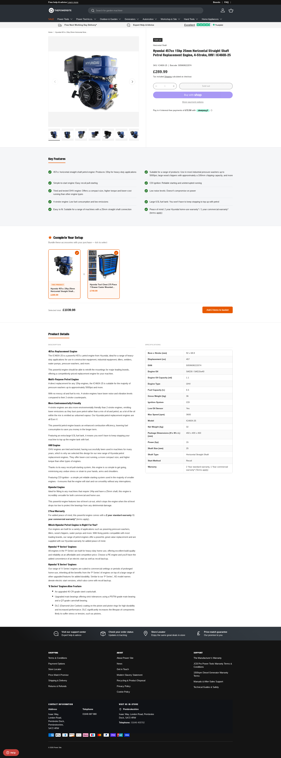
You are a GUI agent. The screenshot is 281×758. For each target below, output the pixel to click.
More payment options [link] (193, 102)
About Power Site (125, 658)
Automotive (148, 19)
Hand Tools (189, 19)
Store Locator (54, 669)
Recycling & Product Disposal (131, 680)
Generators (130, 19)
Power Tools (63, 19)
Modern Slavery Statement (129, 675)
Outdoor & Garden (109, 19)
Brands (216, 2)
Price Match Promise (58, 675)
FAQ (226, 2)
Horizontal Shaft (160, 45)
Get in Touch (123, 669)
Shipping (168, 77)
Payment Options (56, 663)
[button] (231, 10)
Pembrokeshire (131, 709)
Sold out (206, 86)
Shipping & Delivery (57, 680)
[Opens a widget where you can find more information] (11, 753)
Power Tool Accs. (84, 19)
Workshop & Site (169, 19)
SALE (51, 19)
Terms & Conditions (57, 658)
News (119, 663)
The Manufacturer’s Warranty (208, 658)
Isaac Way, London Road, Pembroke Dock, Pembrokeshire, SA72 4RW (56, 721)
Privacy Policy (124, 686)
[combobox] (145, 10)
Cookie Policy (123, 692)
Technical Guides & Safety (206, 687)
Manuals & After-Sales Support (208, 681)
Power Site (57, 747)
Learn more (72, 2)
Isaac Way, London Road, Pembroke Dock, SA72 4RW (136, 716)
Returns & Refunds (57, 686)
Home (50, 32)
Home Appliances (210, 19)
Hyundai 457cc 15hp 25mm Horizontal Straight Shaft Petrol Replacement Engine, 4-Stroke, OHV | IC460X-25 (71, 32)
